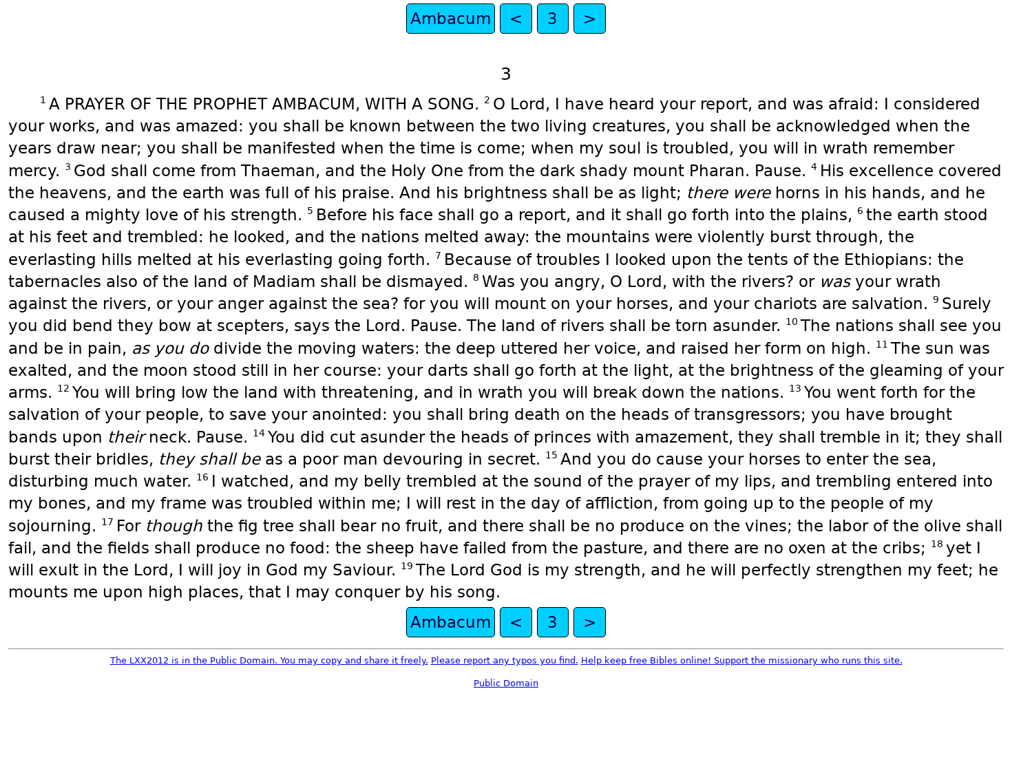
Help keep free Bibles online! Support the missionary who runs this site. (742, 660)
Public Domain (506, 683)
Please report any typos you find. (504, 660)
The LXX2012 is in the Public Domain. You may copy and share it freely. (269, 660)
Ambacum (450, 19)
